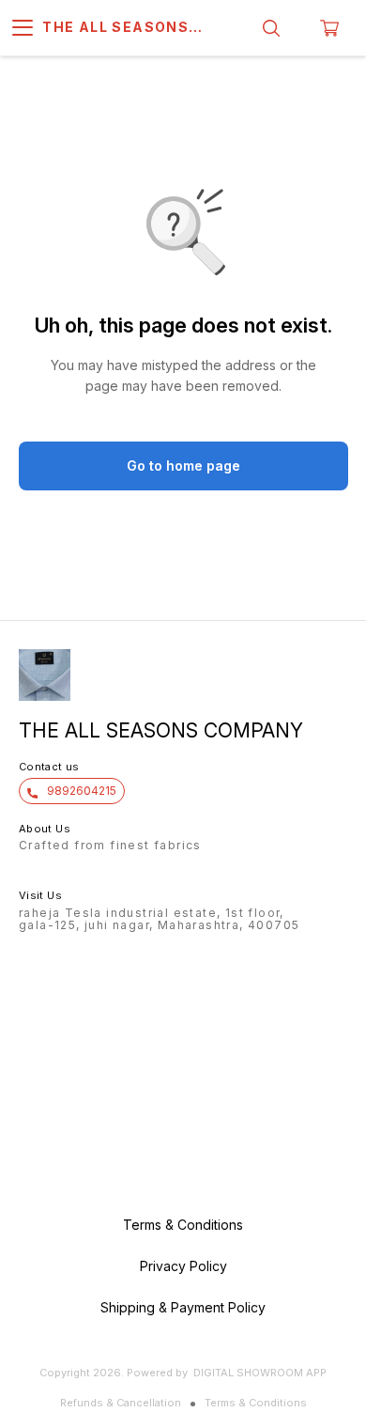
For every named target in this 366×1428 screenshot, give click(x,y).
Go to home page (183, 465)
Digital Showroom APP (260, 1372)
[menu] (22, 28)
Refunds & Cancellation (120, 1402)
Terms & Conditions (256, 1402)
